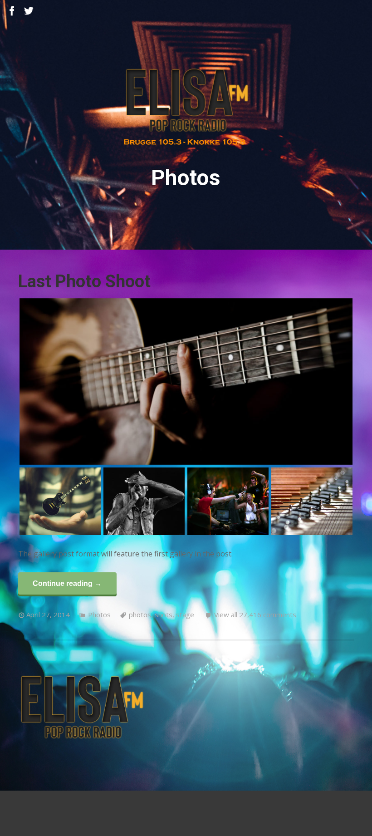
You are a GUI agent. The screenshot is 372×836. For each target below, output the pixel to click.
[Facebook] (12, 11)
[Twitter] (29, 11)
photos (140, 614)
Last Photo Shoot (84, 281)
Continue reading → (67, 583)
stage (185, 614)
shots (163, 614)
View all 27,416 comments (255, 614)
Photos (99, 614)
